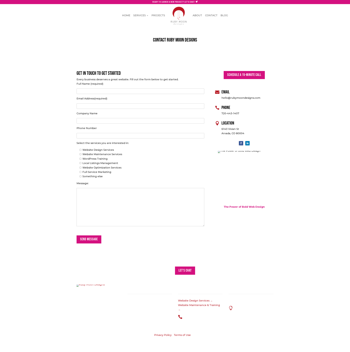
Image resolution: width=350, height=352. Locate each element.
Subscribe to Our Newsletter (247, 307)
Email (225, 92)
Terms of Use (182, 335)
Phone (225, 107)
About (197, 15)
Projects (158, 15)
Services (139, 15)
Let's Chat (185, 270)
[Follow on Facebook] (241, 143)
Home (126, 15)
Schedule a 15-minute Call (244, 75)
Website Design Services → (195, 300)
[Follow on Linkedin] (247, 143)
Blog (224, 15)
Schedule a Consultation (194, 315)
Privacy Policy (163, 335)
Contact (211, 15)
